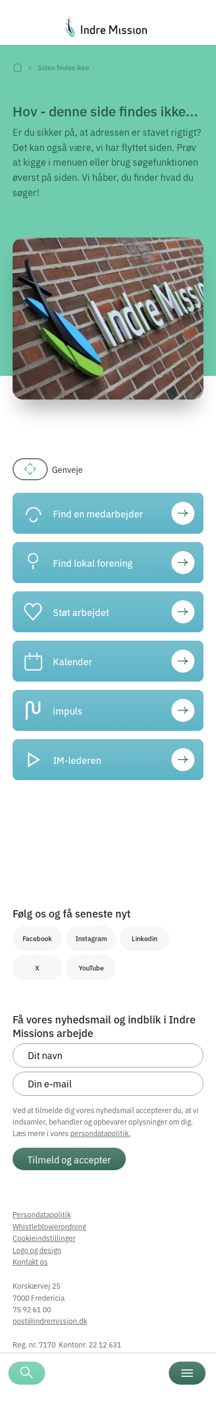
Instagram (91, 938)
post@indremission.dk (50, 1320)
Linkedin (144, 938)
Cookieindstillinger (44, 1238)
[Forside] (18, 67)
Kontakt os (30, 1261)
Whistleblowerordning (49, 1226)
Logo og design (37, 1250)
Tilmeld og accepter (69, 1159)
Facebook (37, 938)
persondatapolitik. (100, 1133)
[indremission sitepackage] (108, 26)
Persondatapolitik (42, 1214)
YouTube (91, 967)
